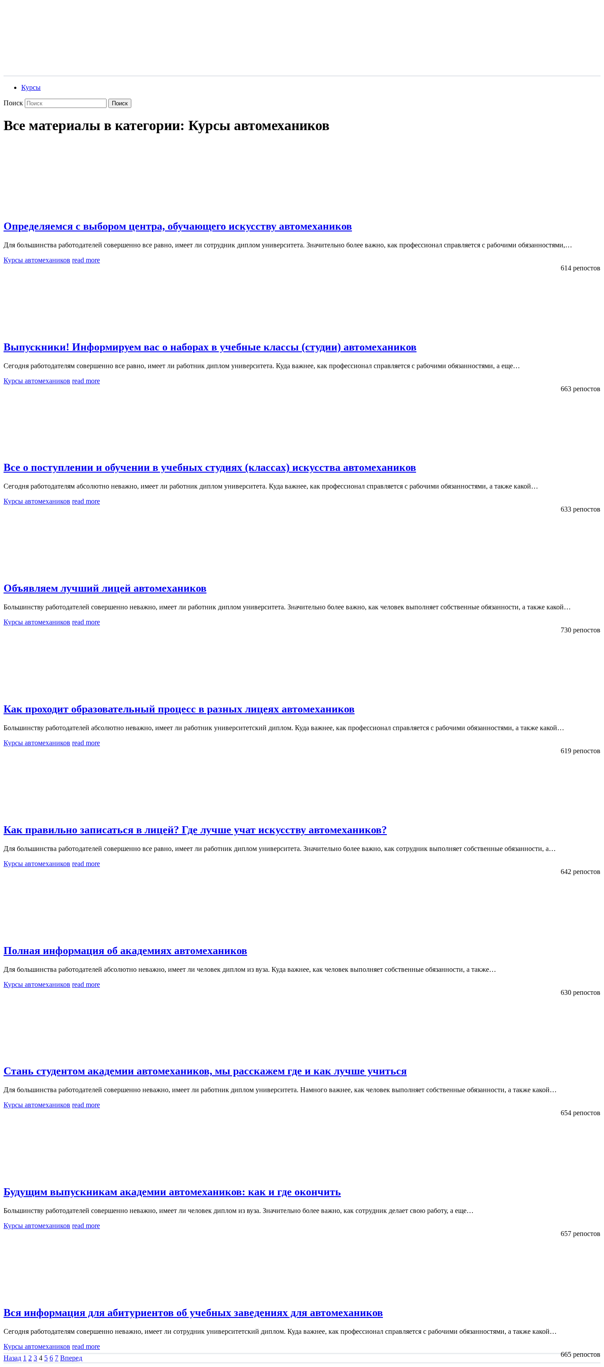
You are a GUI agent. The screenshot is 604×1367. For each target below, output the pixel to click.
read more (86, 260)
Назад (12, 1358)
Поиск (13, 103)
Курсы (31, 87)
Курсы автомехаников (37, 260)
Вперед (71, 1358)
